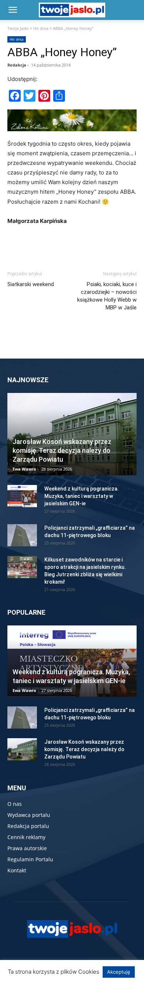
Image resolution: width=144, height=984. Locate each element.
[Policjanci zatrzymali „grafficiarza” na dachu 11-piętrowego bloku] (22, 535)
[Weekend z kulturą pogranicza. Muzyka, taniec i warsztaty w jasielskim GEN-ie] (22, 496)
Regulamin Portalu (30, 859)
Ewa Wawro (24, 469)
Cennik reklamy (26, 837)
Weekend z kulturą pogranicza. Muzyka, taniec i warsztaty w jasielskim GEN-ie (81, 496)
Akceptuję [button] (118, 972)
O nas (14, 803)
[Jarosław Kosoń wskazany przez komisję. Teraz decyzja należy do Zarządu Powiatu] (72, 434)
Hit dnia (40, 28)
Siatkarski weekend (30, 284)
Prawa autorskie (27, 848)
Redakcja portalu (28, 825)
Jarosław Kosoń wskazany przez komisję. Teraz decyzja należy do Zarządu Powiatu (62, 450)
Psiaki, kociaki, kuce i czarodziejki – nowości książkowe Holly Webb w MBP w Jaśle (107, 296)
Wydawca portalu (28, 814)
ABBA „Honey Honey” (62, 52)
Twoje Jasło (18, 28)
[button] (12, 10)
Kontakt (16, 870)
